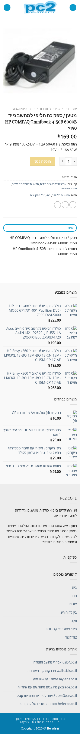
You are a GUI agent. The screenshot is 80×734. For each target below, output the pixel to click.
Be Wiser (53, 728)
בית (74, 587)
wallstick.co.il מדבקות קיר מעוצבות (52, 670)
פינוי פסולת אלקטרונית (61, 629)
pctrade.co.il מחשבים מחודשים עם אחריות (47, 687)
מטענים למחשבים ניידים (25, 184)
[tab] (40, 228)
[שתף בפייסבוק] (65, 204)
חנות (73, 595)
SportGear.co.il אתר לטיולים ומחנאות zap (47, 695)
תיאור (71, 227)
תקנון (73, 620)
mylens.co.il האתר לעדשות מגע (55, 679)
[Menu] (73, 7)
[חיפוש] (7, 7)
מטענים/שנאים (19, 109)
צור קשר (71, 637)
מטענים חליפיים (61, 195)
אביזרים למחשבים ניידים (46, 109)
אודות (73, 604)
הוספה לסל (43, 161)
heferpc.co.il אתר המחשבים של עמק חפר (48, 703)
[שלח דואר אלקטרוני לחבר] (57, 204)
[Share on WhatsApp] (72, 204)
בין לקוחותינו (68, 612)
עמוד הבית (71, 109)
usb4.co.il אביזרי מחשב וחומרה (55, 662)
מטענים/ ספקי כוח (40, 195)
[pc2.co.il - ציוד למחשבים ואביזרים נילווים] (40, 7)
